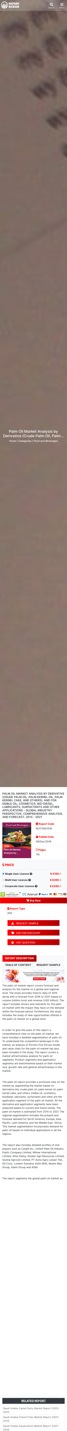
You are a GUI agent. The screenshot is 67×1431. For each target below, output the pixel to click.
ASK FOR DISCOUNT (27, 932)
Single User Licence (17, 873)
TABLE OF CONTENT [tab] (18, 964)
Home (12, 440)
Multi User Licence (16, 879)
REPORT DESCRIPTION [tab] (19, 958)
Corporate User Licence (19, 886)
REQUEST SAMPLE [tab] (48, 964)
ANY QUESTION (24, 942)
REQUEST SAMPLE (26, 923)
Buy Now (35, 900)
